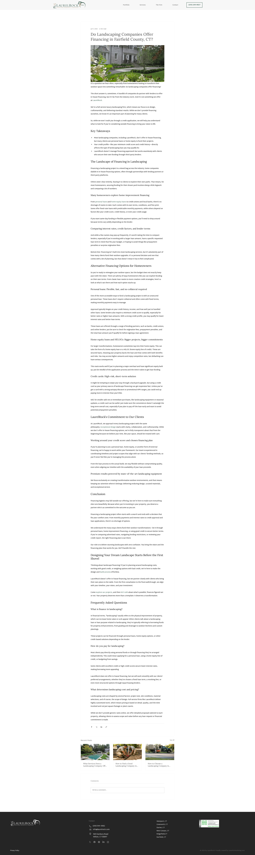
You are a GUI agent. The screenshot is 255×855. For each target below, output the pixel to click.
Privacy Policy (14, 850)
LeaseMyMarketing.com (237, 850)
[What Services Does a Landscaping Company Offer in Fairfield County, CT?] (95, 752)
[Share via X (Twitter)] (96, 727)
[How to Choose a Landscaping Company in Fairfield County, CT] (159, 752)
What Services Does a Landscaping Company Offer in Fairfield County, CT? (95, 764)
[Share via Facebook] (92, 727)
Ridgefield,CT (162, 834)
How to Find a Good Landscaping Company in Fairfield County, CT (126, 764)
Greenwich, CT (162, 824)
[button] (163, 5)
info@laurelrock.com (101, 829)
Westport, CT (162, 821)
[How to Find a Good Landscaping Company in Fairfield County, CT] (127, 752)
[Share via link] (106, 727)
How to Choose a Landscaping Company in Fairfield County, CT (158, 764)
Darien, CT (161, 827)
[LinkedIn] (103, 842)
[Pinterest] (99, 842)
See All (172, 740)
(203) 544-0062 (99, 825)
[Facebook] (94, 842)
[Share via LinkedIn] (101, 727)
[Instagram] (108, 842)
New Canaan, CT (163, 830)
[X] (90, 842)
